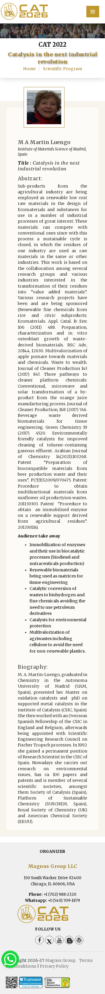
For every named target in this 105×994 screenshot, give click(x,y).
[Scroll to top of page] (91, 974)
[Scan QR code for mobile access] (12, 982)
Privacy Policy (54, 966)
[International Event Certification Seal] (31, 982)
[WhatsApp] (10, 959)
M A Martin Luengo (44, 142)
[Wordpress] (79, 940)
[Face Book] (39, 940)
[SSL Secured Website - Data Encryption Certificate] (57, 982)
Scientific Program (62, 68)
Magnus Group (60, 960)
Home (29, 68)
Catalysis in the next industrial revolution (49, 166)
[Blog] (69, 940)
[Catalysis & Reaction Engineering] (52, 11)
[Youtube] (59, 940)
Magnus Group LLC (52, 866)
